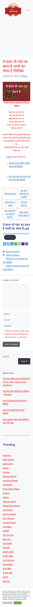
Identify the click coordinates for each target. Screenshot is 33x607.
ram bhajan (8, 510)
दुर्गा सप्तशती (7, 543)
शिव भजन (6, 581)
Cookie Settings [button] (7, 603)
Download (10, 237)
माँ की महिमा (7, 569)
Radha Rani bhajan (11, 506)
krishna (6, 493)
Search (6, 356)
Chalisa (6, 472)
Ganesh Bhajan (9, 476)
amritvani (7, 455)
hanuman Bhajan (10, 480)
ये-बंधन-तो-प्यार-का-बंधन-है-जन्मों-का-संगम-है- (16, 233)
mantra (6, 497)
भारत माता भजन (8, 560)
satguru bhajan (9, 514)
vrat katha (7, 527)
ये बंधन (8, 157)
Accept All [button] (17, 603)
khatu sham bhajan (11, 489)
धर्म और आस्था (8, 552)
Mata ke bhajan (13, 251)
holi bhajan (7, 485)
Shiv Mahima (8, 518)
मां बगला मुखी (7, 573)
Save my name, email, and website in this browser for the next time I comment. (17, 334)
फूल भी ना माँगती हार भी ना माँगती (23, 193)
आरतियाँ (6, 531)
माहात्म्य (5, 577)
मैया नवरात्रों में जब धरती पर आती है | (10, 214)
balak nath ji (8, 464)
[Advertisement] (16, 37)
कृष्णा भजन (7, 539)
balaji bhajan (8, 459)
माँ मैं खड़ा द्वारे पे (10, 194)
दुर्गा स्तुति (6, 548)
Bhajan (6, 468)
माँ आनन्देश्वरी (8, 564)
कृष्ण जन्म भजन (8, 535)
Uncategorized (9, 522)
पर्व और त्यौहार (8, 556)
